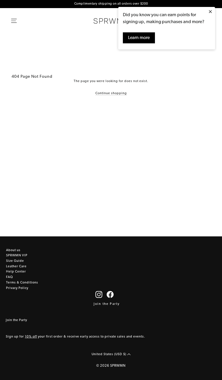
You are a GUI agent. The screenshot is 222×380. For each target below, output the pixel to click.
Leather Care (16, 266)
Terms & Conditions (22, 282)
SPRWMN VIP (16, 255)
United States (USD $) (109, 354)
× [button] (210, 12)
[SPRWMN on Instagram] (98, 294)
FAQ (9, 277)
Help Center (16, 271)
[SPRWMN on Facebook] (110, 294)
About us (13, 250)
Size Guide (15, 261)
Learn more (139, 38)
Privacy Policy (17, 288)
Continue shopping (111, 93)
